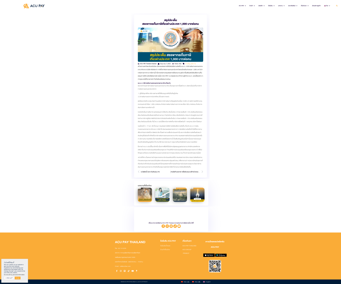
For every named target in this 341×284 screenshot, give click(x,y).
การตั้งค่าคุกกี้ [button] (9, 278)
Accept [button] (17, 278)
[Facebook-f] (163, 226)
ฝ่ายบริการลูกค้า (316, 6)
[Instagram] (167, 226)
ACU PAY (241, 6)
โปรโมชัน (270, 6)
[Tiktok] (175, 226)
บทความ (280, 6)
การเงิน (187, 64)
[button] (337, 6)
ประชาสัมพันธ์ (291, 6)
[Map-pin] (136, 271)
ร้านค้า (251, 6)
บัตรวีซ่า (260, 6)
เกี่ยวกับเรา (304, 6)
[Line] (171, 226)
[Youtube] (179, 226)
